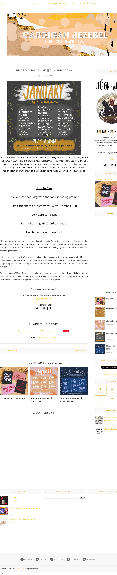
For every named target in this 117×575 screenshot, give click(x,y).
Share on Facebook (29, 331)
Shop (73, 3)
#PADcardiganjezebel (58, 3)
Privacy (93, 3)
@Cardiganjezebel (44, 298)
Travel (43, 3)
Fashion (32, 3)
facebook (100, 393)
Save (67, 331)
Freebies (82, 3)
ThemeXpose (19, 569)
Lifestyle (22, 3)
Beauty (11, 3)
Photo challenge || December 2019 (71, 399)
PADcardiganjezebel (50, 337)
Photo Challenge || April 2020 (41, 399)
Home (2, 3)
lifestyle (40, 337)
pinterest (100, 402)
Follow (112, 160)
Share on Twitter (51, 331)
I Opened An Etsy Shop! (12, 398)
